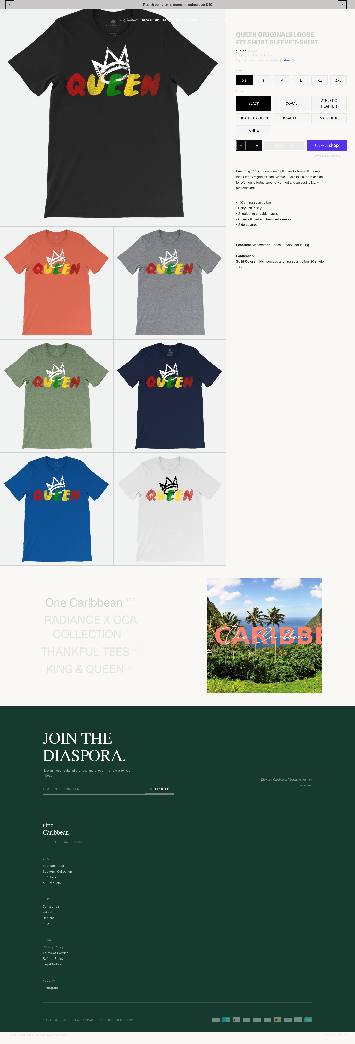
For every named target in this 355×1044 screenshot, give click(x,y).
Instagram (50, 987)
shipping (49, 912)
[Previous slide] (9, 4)
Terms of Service (55, 952)
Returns (49, 917)
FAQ (46, 923)
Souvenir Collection (57, 871)
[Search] (303, 20)
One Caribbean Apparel (30, 1034)
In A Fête (50, 877)
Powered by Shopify (56, 1034)
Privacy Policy (53, 947)
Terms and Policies (336, 1034)
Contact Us (51, 906)
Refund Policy (53, 958)
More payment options (326, 156)
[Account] (319, 19)
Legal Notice (52, 964)
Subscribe (159, 789)
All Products (52, 882)
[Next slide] (342, 4)
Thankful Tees (53, 865)
